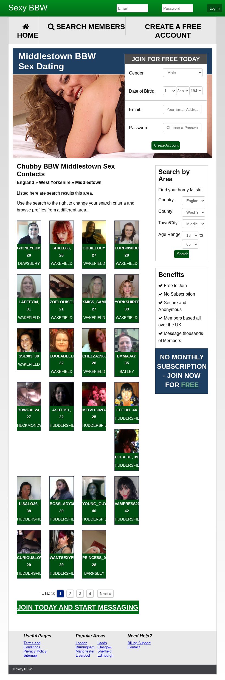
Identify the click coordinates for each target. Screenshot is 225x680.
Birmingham (85, 647)
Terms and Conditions (32, 645)
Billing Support (139, 643)
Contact (134, 647)
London (81, 643)
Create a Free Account (173, 31)
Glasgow (104, 647)
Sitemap (30, 655)
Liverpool (83, 655)
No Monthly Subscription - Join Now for (182, 371)
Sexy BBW (27, 7)
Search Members (89, 27)
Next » (105, 593)
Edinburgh (105, 655)
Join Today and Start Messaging (77, 607)
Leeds (102, 643)
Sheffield (104, 651)
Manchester (85, 651)
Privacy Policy (35, 651)
